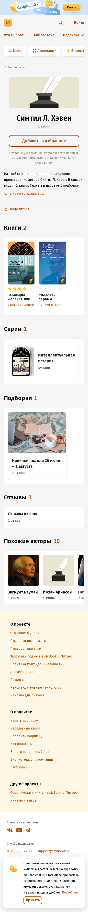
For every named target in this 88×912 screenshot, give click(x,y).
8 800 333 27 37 (19, 851)
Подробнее (70, 892)
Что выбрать (14, 35)
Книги (17, 51)
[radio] (10, 289)
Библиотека (44, 35)
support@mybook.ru (53, 851)
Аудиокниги (46, 51)
